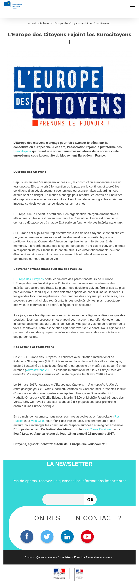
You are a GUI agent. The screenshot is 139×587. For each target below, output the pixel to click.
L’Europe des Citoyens (28, 279)
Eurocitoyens (22, 151)
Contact (29, 557)
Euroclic (78, 557)
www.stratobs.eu (37, 370)
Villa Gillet (38, 421)
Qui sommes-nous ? (48, 557)
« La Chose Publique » (98, 429)
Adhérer (66, 557)
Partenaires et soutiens (99, 557)
